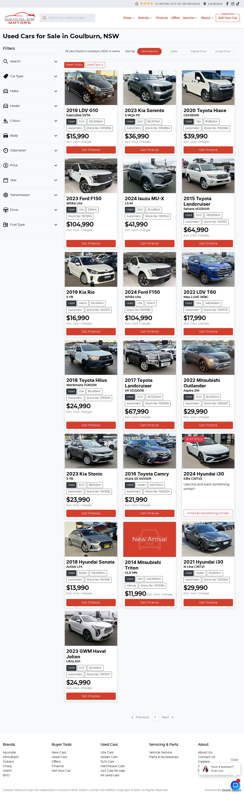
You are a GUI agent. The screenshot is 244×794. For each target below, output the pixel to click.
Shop (127, 17)
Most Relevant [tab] (149, 51)
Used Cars (59, 757)
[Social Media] (238, 4)
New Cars (59, 752)
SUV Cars (107, 761)
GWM (7, 770)
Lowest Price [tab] (222, 51)
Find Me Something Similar (208, 513)
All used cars (109, 775)
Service (188, 17)
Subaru (8, 761)
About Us (205, 752)
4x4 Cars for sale (112, 770)
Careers (204, 761)
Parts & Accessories (163, 757)
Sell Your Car (227, 17)
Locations (215, 3)
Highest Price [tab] (198, 51)
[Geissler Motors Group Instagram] (233, 4)
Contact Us (206, 757)
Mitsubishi (11, 757)
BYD (6, 775)
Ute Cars (107, 752)
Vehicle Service (160, 752)
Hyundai (9, 752)
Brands (143, 17)
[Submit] (44, 18)
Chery (7, 766)
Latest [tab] (173, 51)
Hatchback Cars (112, 766)
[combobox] (68, 18)
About (205, 17)
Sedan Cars (109, 757)
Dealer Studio (231, 790)
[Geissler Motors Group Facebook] (228, 4)
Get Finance (91, 149)
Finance (162, 17)
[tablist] (186, 51)
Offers (175, 17)
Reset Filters (74, 65)
